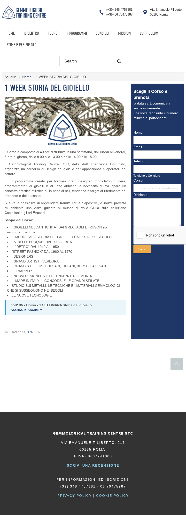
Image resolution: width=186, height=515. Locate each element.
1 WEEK (33, 332)
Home (26, 77)
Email (137, 147)
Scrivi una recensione (93, 465)
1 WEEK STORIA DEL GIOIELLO (47, 88)
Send (142, 249)
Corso (138, 180)
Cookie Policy (112, 496)
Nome (138, 132)
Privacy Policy (74, 496)
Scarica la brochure (27, 310)
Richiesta (140, 195)
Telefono (140, 161)
